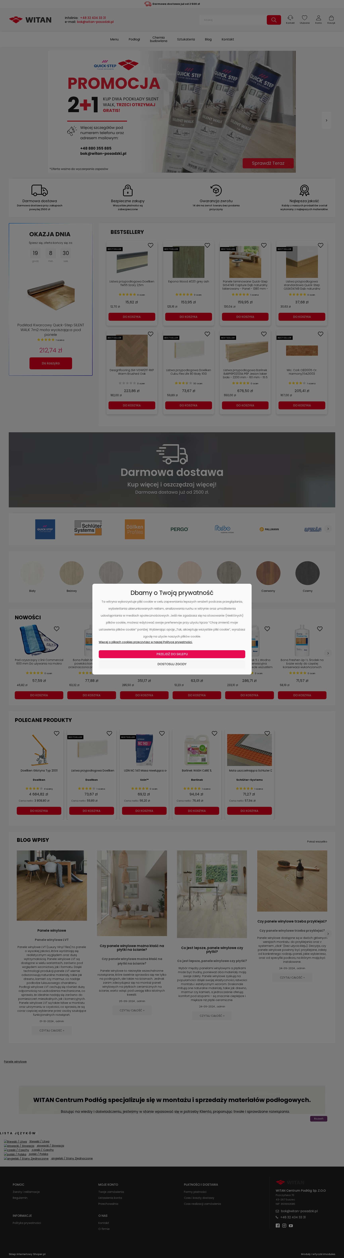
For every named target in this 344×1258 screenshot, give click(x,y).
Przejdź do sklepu (172, 654)
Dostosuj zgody (172, 664)
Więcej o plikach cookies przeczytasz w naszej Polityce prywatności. (146, 642)
